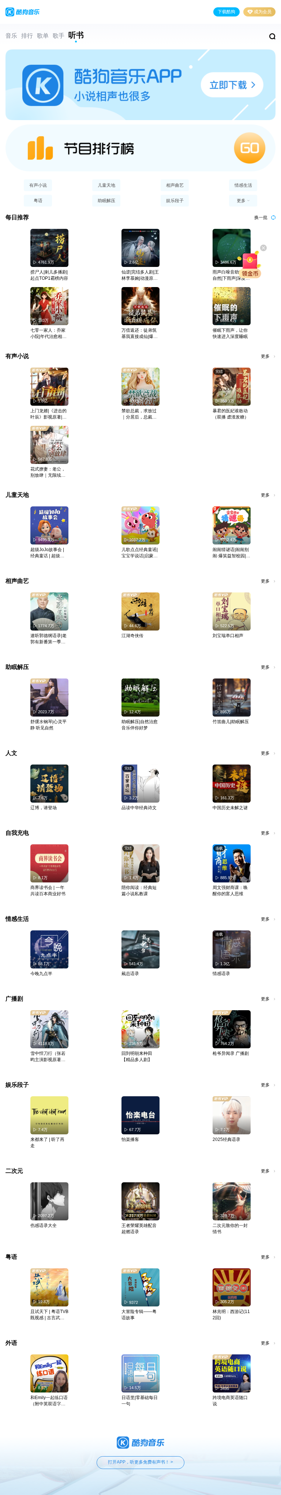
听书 (76, 35)
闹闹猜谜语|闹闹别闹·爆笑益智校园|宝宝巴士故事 (231, 553)
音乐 (11, 36)
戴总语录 (130, 973)
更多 (265, 356)
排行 (27, 36)
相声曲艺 (175, 185)
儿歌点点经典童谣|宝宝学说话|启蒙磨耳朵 (139, 553)
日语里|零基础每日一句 (139, 1400)
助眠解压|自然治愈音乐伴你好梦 (139, 724)
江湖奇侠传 (132, 635)
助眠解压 (106, 200)
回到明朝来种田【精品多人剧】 (136, 1056)
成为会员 (262, 11)
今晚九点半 (41, 973)
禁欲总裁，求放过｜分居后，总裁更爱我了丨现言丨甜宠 (139, 414)
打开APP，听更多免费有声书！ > (140, 1462)
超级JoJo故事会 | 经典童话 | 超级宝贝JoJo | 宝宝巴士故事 (47, 553)
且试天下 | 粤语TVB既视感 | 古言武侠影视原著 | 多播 (49, 1315)
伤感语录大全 (43, 1225)
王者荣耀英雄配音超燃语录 (139, 1228)
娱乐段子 (175, 200)
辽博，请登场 (43, 807)
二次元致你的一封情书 (230, 1228)
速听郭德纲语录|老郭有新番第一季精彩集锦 (48, 639)
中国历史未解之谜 (230, 807)
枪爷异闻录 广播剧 (231, 1053)
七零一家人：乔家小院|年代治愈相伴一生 (48, 334)
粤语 (38, 200)
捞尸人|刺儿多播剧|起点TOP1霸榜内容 (49, 275)
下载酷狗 (226, 11)
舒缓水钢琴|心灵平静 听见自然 (48, 724)
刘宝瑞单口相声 (228, 635)
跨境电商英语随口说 (230, 1400)
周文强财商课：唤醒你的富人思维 (230, 890)
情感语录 (221, 973)
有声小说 (38, 185)
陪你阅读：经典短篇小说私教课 (139, 890)
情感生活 (243, 185)
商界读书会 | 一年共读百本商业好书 (47, 890)
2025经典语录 (226, 1139)
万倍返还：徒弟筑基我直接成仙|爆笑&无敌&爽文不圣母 (139, 334)
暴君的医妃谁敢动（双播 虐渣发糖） (231, 414)
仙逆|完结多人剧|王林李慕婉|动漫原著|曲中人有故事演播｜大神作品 (140, 275)
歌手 (58, 36)
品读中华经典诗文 (139, 807)
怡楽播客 (130, 1139)
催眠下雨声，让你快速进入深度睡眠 (230, 333)
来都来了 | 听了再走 (47, 1142)
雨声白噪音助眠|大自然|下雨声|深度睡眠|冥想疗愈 (231, 275)
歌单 (43, 36)
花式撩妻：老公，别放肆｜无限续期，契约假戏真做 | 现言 (49, 472)
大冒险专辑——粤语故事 (139, 1314)
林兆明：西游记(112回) (231, 1314)
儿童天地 (106, 185)
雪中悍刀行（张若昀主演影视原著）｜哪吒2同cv (47, 1057)
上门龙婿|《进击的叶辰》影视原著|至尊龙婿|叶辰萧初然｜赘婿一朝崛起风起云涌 (48, 414)
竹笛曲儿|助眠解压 (231, 721)
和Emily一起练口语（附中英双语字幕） (49, 1401)
